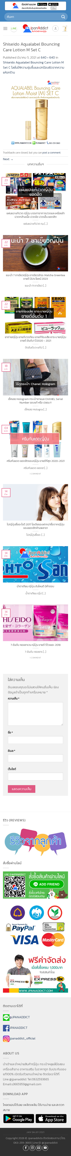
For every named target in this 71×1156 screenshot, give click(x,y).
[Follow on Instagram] (32, 1148)
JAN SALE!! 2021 (35, 1132)
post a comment (51, 152)
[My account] (55, 28)
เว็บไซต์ (12, 769)
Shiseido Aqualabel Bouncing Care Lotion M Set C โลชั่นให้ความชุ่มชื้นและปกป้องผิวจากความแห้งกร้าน (33, 67)
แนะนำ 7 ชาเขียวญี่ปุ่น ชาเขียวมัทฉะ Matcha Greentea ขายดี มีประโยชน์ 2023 (35, 277)
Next (8, 159)
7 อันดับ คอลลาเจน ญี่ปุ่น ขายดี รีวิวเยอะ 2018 (36, 645)
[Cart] (65, 28)
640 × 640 (48, 57)
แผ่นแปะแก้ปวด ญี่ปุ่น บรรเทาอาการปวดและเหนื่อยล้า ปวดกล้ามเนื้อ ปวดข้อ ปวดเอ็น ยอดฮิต (36, 215)
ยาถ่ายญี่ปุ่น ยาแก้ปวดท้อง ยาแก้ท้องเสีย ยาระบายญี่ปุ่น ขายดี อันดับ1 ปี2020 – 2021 (35, 338)
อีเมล (11, 751)
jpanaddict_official (22, 1038)
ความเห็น (13, 698)
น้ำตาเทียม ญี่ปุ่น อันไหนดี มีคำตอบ (35, 586)
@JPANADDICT (19, 1017)
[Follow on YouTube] (45, 1148)
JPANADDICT (18, 1028)
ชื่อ (10, 732)
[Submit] (63, 16)
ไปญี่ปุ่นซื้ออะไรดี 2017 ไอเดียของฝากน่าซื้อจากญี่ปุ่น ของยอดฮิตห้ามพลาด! (35, 526)
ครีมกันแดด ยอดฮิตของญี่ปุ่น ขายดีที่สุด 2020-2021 (35, 461)
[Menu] (5, 28)
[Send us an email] (39, 1148)
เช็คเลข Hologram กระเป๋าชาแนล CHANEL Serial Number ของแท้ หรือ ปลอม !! (35, 400)
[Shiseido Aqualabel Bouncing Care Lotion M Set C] (35, 111)
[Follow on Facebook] (26, 1148)
